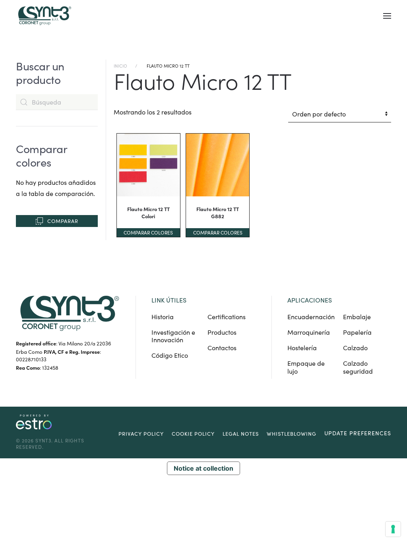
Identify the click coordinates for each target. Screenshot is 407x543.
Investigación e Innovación (173, 336)
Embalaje (357, 316)
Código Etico (169, 355)
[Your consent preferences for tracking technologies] (393, 529)
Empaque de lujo (306, 367)
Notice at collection (203, 468)
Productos (221, 332)
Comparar (62, 221)
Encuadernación (311, 316)
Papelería (357, 332)
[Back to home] (44, 16)
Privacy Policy (141, 433)
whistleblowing (291, 433)
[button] (387, 16)
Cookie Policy (193, 433)
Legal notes (241, 433)
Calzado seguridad (358, 367)
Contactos (221, 347)
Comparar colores (148, 232)
